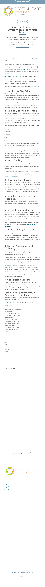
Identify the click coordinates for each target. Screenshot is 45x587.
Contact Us (26, 453)
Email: (25, 396)
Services (7, 349)
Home (6, 59)
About (6, 342)
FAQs (6, 344)
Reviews (6, 351)
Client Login (22, 581)
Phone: (25, 374)
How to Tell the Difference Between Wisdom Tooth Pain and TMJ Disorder (13, 329)
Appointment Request (22, 1)
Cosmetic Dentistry (13, 59)
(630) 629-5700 (22, 21)
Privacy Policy (22, 576)
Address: (7, 378)
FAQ (33, 453)
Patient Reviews (16, 453)
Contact (6, 354)
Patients (6, 347)
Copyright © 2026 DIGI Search (22, 572)
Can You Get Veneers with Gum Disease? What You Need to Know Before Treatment (12, 315)
